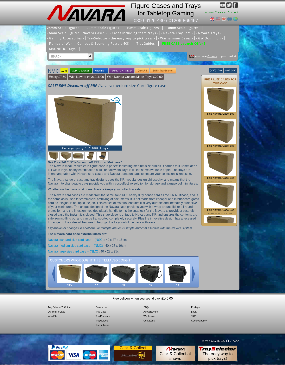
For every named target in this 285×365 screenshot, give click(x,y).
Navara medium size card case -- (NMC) (75, 245)
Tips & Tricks (102, 325)
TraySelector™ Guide (59, 307)
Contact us (149, 320)
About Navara (150, 311)
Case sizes (101, 307)
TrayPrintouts (103, 316)
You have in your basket (215, 56)
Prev (216, 70)
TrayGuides (102, 320)
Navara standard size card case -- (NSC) (76, 239)
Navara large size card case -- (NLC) (73, 251)
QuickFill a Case (56, 311)
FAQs (146, 307)
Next (231, 70)
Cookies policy (199, 320)
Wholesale (149, 316)
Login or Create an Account (221, 12)
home (87, 11)
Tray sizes (101, 311)
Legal (194, 311)
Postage (195, 307)
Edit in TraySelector (163, 70)
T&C (193, 316)
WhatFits (52, 316)
